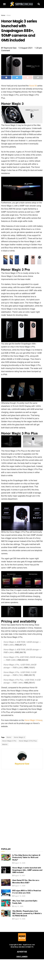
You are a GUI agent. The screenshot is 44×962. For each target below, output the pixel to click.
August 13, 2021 (19, 875)
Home (3, 15)
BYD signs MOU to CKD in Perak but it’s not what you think (26, 891)
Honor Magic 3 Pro (9, 741)
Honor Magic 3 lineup (33, 720)
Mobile (4, 744)
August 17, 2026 (19, 885)
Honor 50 (33, 85)
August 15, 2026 (19, 919)
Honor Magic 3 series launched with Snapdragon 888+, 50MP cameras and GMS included (27, 869)
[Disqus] (22, 807)
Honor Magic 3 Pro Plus (28, 741)
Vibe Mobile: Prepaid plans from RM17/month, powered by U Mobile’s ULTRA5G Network (27, 913)
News (9, 15)
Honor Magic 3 (19, 737)
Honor (9, 737)
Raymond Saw (22, 763)
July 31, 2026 (18, 906)
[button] (4, 4)
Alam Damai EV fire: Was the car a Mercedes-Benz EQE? (25, 881)
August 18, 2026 (19, 863)
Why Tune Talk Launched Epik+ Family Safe (25, 901)
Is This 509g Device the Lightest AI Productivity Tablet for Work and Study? (26, 857)
